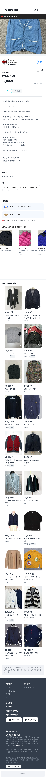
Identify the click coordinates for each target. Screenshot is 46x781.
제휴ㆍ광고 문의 (29, 688)
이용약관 (9, 707)
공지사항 (9, 688)
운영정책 (9, 703)
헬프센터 (9, 684)
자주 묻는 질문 (10, 691)
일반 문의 (9, 694)
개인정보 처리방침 (12, 711)
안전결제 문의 (10, 697)
